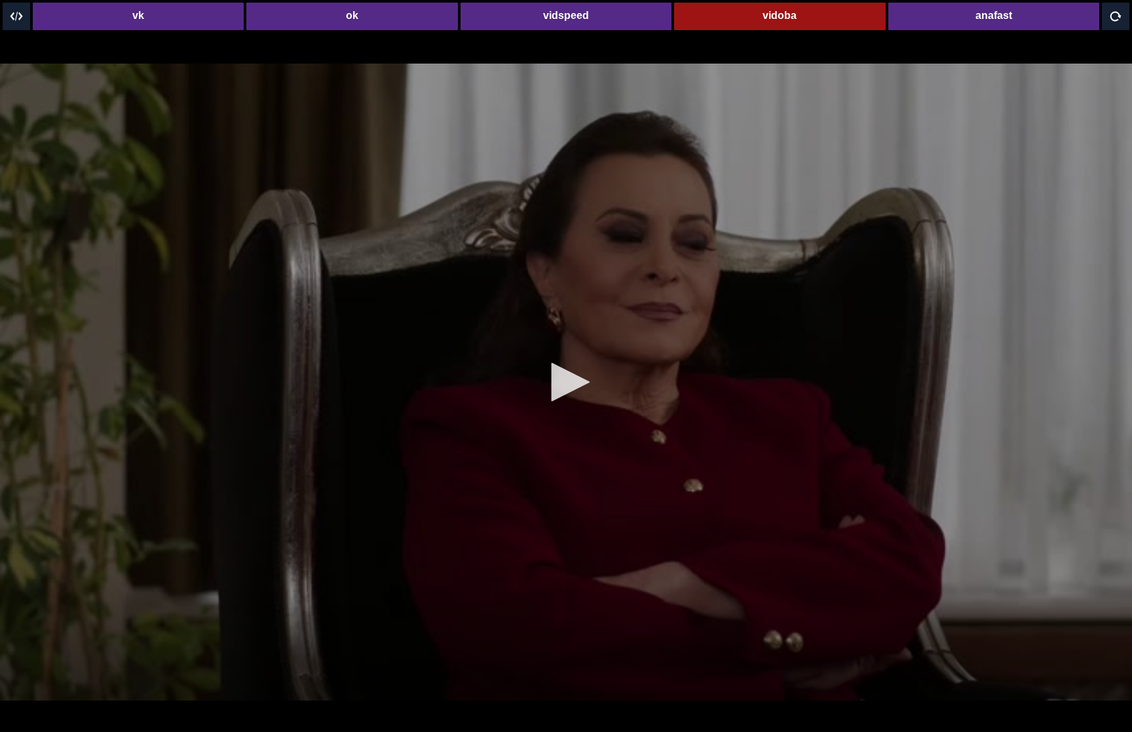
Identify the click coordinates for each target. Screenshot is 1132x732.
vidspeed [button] (566, 15)
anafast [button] (993, 15)
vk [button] (138, 15)
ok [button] (352, 15)
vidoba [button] (780, 15)
